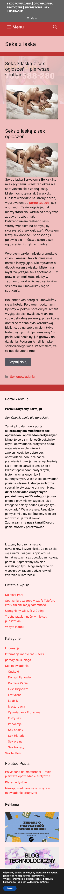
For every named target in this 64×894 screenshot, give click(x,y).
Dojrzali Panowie (19, 677)
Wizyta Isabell (14, 627)
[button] (55, 27)
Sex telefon (13, 753)
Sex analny (15, 730)
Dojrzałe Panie (18, 683)
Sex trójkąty (16, 747)
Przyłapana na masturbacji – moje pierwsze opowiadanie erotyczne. (28, 774)
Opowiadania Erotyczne (24, 712)
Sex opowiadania (22, 376)
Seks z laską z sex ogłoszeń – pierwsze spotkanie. (27, 69)
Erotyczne (15, 695)
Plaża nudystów (16, 782)
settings (44, 882)
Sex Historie (16, 735)
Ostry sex (14, 718)
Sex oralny (15, 741)
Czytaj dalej (18, 362)
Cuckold (13, 671)
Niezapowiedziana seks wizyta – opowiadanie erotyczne (27, 790)
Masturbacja (16, 706)
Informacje (12, 648)
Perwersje (15, 724)
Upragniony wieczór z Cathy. (24, 610)
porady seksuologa (18, 660)
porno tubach (39, 202)
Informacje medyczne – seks (24, 654)
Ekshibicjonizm (18, 689)
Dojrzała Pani (14, 595)
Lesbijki (13, 700)
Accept (10, 888)
